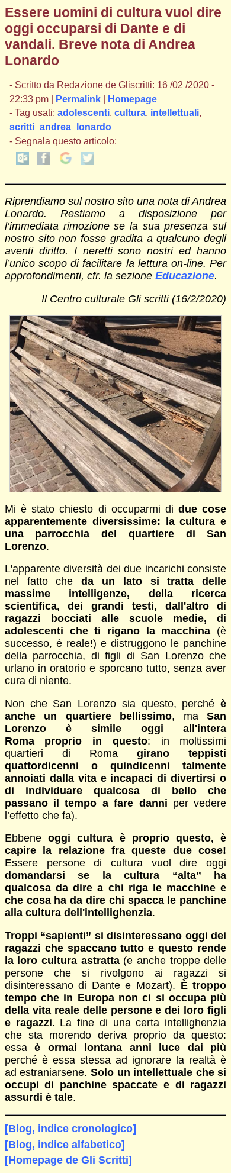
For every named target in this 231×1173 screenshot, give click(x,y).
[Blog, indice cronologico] (70, 1129)
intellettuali (174, 113)
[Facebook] (43, 161)
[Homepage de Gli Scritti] (68, 1160)
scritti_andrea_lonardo (60, 127)
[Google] (65, 161)
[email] (22, 161)
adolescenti (83, 113)
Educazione (184, 276)
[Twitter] (87, 161)
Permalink (78, 99)
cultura (130, 113)
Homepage (132, 99)
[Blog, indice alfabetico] (65, 1145)
